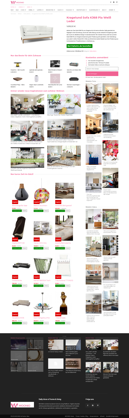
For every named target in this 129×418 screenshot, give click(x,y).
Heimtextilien (80, 10)
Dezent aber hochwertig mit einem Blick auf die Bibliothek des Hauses (110, 192)
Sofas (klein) (26, 14)
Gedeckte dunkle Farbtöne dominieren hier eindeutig (110, 136)
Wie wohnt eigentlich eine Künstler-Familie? (110, 231)
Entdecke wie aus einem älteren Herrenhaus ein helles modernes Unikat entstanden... (93, 377)
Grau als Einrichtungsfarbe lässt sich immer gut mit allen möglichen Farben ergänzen (93, 197)
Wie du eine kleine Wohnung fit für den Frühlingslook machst (61, 167)
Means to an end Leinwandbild (56, 70)
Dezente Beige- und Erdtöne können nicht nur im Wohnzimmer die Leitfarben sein (110, 107)
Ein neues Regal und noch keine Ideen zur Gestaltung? (109, 286)
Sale (17, 10)
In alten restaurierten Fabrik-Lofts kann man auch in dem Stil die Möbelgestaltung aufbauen (93, 108)
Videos (21, 7)
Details (24, 210)
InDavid (102, 416)
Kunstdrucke (93, 10)
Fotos (12, 7)
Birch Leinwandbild (53, 84)
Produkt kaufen (17, 210)
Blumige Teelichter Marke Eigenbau (60, 115)
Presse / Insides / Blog (82, 416)
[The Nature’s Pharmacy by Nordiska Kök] (73, 363)
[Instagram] (113, 2)
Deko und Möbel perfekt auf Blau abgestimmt (91, 168)
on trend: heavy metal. (55, 351)
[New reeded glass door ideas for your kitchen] (73, 345)
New (12, 10)
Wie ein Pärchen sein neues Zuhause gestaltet (109, 258)
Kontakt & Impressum (112, 416)
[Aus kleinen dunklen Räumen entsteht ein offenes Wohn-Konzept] (110, 345)
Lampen (39, 10)
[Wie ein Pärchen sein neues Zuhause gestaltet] (110, 367)
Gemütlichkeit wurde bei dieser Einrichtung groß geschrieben (110, 314)
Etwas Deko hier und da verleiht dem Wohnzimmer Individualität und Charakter (93, 139)
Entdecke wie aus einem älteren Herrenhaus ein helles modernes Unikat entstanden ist (26, 142)
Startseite (13, 14)
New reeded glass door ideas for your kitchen (72, 353)
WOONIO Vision (69, 416)
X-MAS (22, 10)
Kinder (111, 10)
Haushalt (69, 10)
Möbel (31, 10)
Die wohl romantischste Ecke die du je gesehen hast (110, 163)
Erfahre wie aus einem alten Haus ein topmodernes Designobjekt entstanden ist (62, 141)
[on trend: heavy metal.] (55, 345)
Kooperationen (94, 416)
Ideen (28, 7)
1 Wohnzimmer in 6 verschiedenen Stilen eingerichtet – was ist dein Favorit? (93, 288)
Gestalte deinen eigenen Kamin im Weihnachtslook (23, 169)
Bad (103, 10)
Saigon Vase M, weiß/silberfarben (38, 84)
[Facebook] (110, 2)
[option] (17, 73)
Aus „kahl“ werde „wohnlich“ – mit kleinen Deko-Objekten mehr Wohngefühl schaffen (26, 116)
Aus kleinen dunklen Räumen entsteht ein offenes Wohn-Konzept (93, 232)
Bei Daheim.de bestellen (79, 46)
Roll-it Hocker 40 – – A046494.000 (20, 84)
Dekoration (49, 10)
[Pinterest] (116, 2)
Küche (60, 10)
